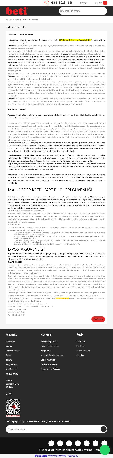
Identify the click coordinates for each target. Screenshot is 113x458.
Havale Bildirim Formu (50, 346)
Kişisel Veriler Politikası (50, 369)
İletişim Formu (12, 364)
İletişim (9, 360)
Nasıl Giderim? (12, 369)
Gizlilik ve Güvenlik (48, 360)
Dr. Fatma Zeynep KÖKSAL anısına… (12, 384)
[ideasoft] (41, 455)
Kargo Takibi (46, 351)
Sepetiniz (80, 355)
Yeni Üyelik (80, 341)
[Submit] (104, 429)
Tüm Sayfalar (98, 319)
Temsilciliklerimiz (13, 351)
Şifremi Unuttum (83, 351)
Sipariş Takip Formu (49, 341)
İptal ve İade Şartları (49, 364)
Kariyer (8, 355)
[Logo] (17, 11)
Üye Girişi (80, 346)
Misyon (9, 346)
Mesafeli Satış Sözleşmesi (52, 355)
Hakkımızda (10, 341)
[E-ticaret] (56, 455)
